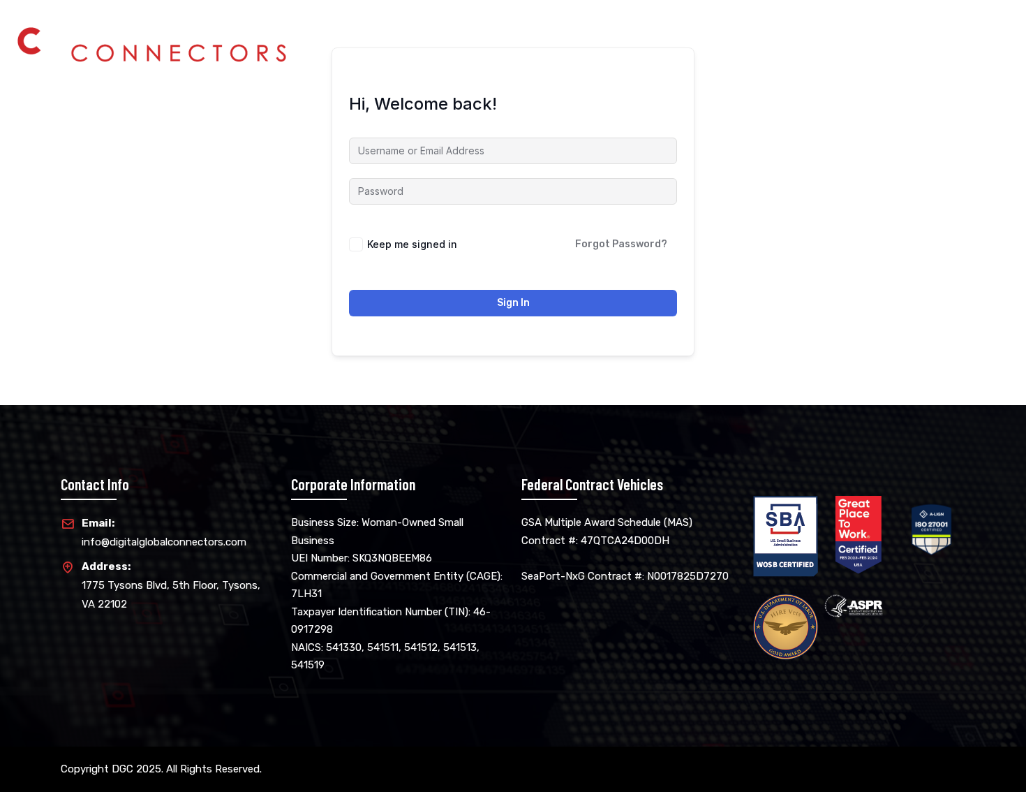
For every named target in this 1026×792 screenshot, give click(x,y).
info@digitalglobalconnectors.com (164, 532)
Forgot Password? (621, 244)
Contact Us (979, 34)
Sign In (513, 303)
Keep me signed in (412, 244)
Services (843, 34)
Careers (908, 34)
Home (732, 34)
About (783, 34)
